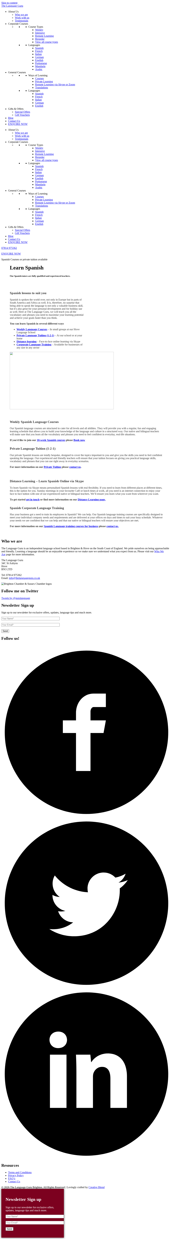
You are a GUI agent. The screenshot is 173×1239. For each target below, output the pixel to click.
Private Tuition (52, 467)
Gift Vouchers (22, 114)
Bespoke (39, 38)
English (39, 60)
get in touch (33, 499)
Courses (39, 78)
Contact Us (14, 121)
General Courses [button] (17, 72)
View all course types (46, 42)
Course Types (35, 26)
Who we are (21, 14)
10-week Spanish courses (51, 440)
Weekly (39, 29)
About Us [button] (13, 11)
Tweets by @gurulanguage (15, 598)
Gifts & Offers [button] (15, 108)
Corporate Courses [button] (18, 23)
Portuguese (41, 63)
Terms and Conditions (20, 1172)
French (39, 51)
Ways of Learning (37, 75)
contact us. (112, 526)
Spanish (39, 48)
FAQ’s (11, 1178)
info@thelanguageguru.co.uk (24, 578)
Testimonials (21, 20)
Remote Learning (44, 35)
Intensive (40, 32)
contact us (75, 467)
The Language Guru (12, 5)
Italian (38, 54)
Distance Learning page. (92, 499)
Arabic (38, 69)
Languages (34, 45)
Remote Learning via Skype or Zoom (55, 84)
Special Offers (22, 111)
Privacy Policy (16, 1175)
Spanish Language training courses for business (71, 526)
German (39, 57)
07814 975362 (9, 248)
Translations (41, 87)
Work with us (22, 17)
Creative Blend (97, 1187)
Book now (79, 440)
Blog (10, 118)
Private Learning (44, 81)
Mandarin (40, 66)
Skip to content (9, 2)
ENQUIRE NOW (18, 124)
